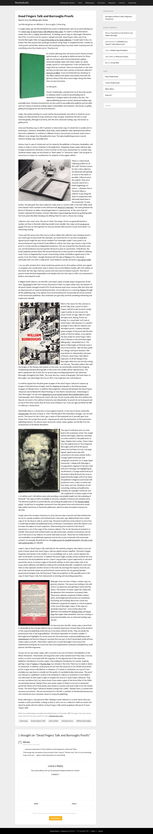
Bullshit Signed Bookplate (119, 50)
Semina (35, 664)
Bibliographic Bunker (67, 3)
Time (63, 441)
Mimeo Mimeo (109, 89)
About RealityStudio (111, 77)
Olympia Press (77, 611)
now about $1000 (84, 260)
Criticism (122, 3)
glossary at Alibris (53, 73)
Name (36, 804)
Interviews (101, 3)
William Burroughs (84, 721)
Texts (80, 3)
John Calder (53, 721)
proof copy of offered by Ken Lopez (42, 32)
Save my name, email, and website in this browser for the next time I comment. (56, 813)
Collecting (23, 721)
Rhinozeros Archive (122, 57)
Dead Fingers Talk (38, 721)
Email (74, 804)
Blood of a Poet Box (66, 207)
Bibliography (89, 3)
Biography (112, 3)
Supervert (108, 95)
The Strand (27, 284)
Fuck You (67, 213)
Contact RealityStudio (112, 83)
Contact (100, 831)
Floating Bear (23, 414)
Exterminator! (23, 639)
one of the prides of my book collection (56, 40)
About (93, 831)
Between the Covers (56, 716)
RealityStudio (22, 2)
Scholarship (132, 3)
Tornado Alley (114, 63)
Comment (55, 774)
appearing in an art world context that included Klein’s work (65, 394)
